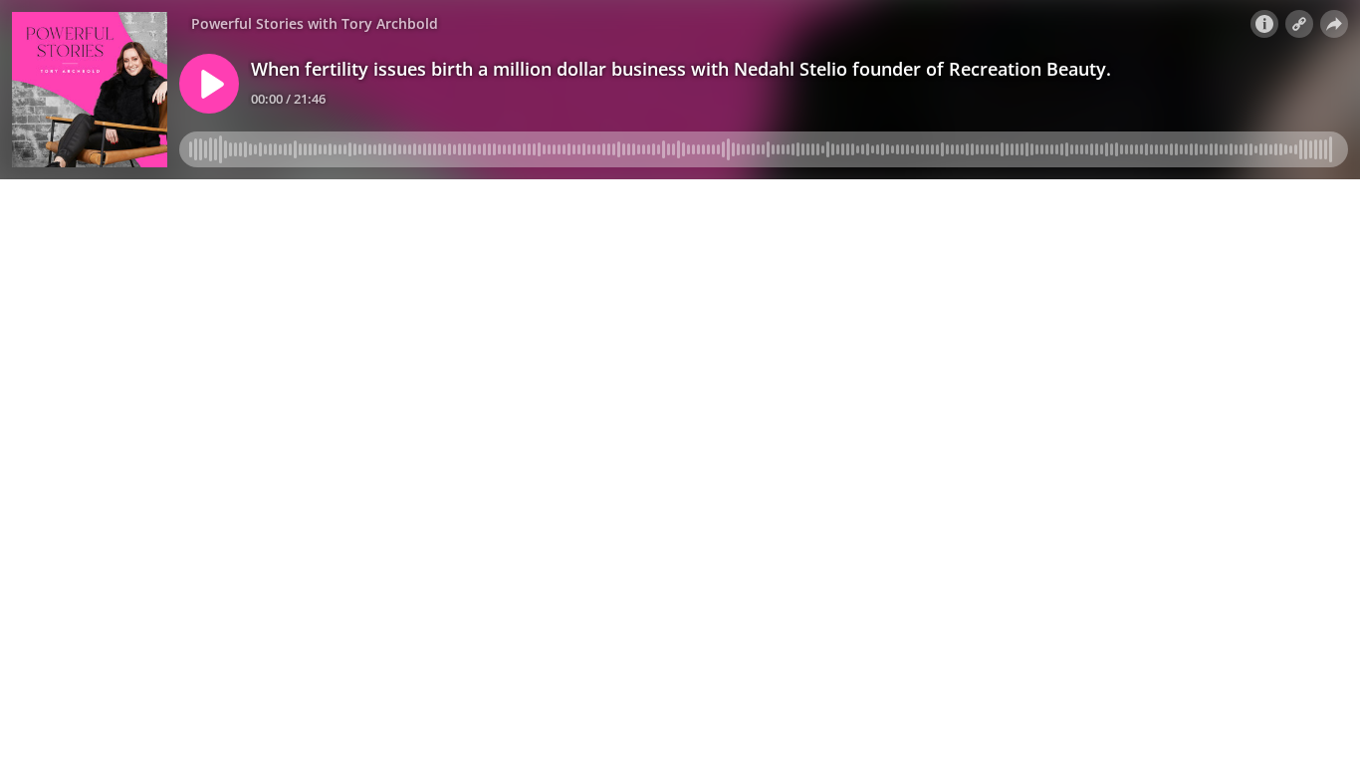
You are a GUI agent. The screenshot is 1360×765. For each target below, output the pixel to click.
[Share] (1334, 24)
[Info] (1264, 24)
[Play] (209, 84)
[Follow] (1299, 24)
